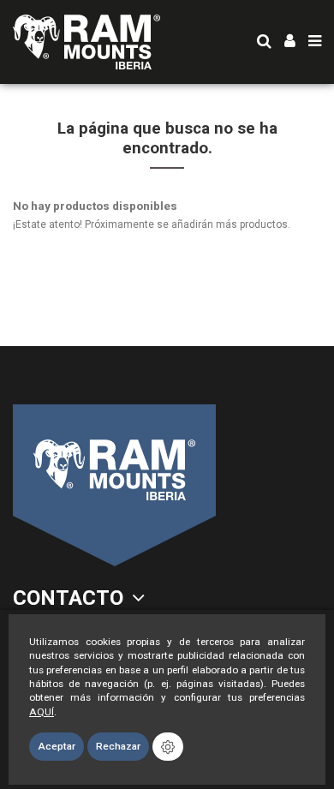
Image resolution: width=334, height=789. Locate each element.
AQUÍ (41, 712)
